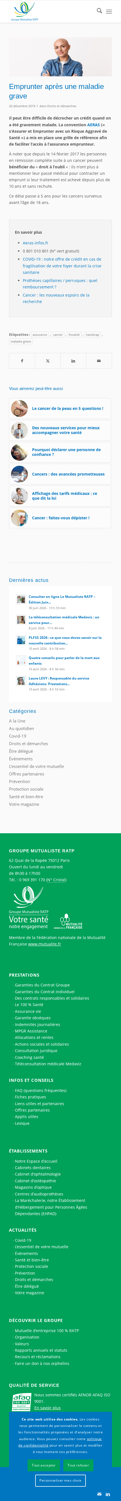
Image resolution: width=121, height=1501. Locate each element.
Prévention (19, 781)
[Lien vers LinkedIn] (108, 1494)
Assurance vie (28, 1011)
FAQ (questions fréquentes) (40, 1090)
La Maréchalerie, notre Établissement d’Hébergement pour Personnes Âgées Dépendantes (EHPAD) (51, 1207)
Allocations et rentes (34, 1037)
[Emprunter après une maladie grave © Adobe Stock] (60, 56)
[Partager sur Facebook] (22, 360)
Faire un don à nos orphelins (42, 1363)
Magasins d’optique (33, 1187)
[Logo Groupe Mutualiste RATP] (50, 11)
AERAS (93, 124)
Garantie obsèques (33, 1017)
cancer (57, 334)
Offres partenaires (26, 774)
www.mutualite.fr (44, 944)
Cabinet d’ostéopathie (35, 1180)
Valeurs (22, 1343)
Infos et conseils (31, 1080)
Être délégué (21, 751)
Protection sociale (26, 789)
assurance (40, 334)
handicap (92, 334)
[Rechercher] (96, 11)
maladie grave (21, 341)
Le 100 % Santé (29, 1004)
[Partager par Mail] (99, 360)
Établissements (28, 1151)
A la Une (17, 721)
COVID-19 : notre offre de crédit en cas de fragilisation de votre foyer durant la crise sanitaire (62, 265)
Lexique (22, 1123)
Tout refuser (78, 1465)
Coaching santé (29, 1057)
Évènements (21, 758)
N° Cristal (56, 879)
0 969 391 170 (32, 879)
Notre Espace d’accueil (36, 1161)
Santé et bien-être (26, 796)
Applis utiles (26, 1116)
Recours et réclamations (37, 1356)
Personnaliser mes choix (60, 1480)
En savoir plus (47, 1407)
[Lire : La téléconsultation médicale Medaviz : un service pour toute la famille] (21, 620)
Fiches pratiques (30, 1097)
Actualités (23, 1230)
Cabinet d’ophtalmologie (38, 1174)
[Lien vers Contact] (99, 1494)
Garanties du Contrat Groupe (42, 985)
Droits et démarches (61, 106)
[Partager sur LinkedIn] (73, 360)
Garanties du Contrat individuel (45, 991)
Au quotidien (21, 728)
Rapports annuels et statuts (41, 1350)
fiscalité (74, 334)
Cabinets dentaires (33, 1167)
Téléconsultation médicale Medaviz (48, 1063)
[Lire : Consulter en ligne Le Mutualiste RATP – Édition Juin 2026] (21, 599)
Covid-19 (17, 736)
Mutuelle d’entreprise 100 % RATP (47, 1330)
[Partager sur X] (47, 360)
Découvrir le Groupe (36, 1320)
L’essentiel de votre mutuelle (41, 1246)
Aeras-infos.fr (35, 242)
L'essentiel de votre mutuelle (36, 766)
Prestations (24, 975)
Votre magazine (24, 804)
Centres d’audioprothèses (39, 1194)
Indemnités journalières (37, 1024)
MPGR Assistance (31, 1031)
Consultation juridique (36, 1050)
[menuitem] (96, 11)
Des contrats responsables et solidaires (52, 998)
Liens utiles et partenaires (39, 1103)
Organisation (27, 1337)
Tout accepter (44, 1465)
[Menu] (109, 11)
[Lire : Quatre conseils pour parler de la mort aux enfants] (21, 660)
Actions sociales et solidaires (42, 1044)
